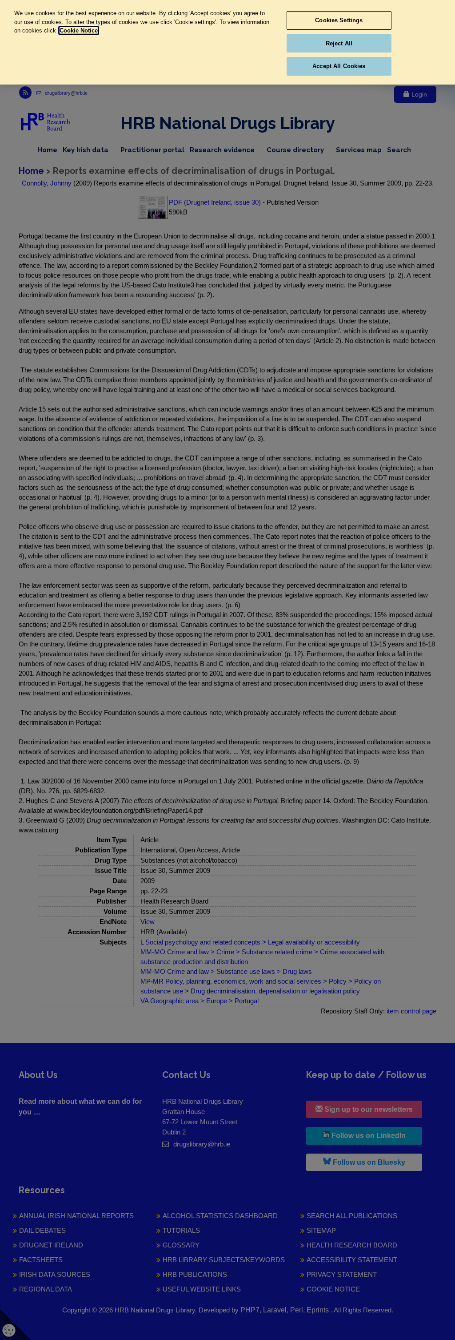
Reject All (339, 43)
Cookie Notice (79, 30)
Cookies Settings (339, 20)
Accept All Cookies (338, 66)
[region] (227, 42)
